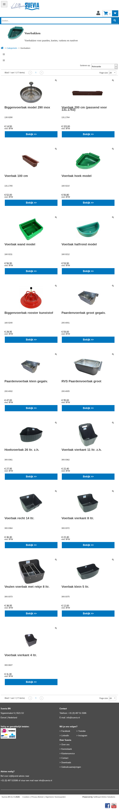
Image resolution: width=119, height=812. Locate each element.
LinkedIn (65, 735)
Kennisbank (66, 749)
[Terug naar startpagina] (20, 6)
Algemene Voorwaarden (55, 797)
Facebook (65, 731)
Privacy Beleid (37, 797)
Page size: (103, 72)
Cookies (25, 797)
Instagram (82, 735)
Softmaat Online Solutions (104, 797)
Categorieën (12, 48)
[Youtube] (113, 804)
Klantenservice (68, 753)
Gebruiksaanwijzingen (71, 767)
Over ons (65, 744)
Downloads (66, 762)
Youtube (82, 731)
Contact (64, 758)
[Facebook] (107, 804)
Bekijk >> (31, 134)
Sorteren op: (85, 65)
